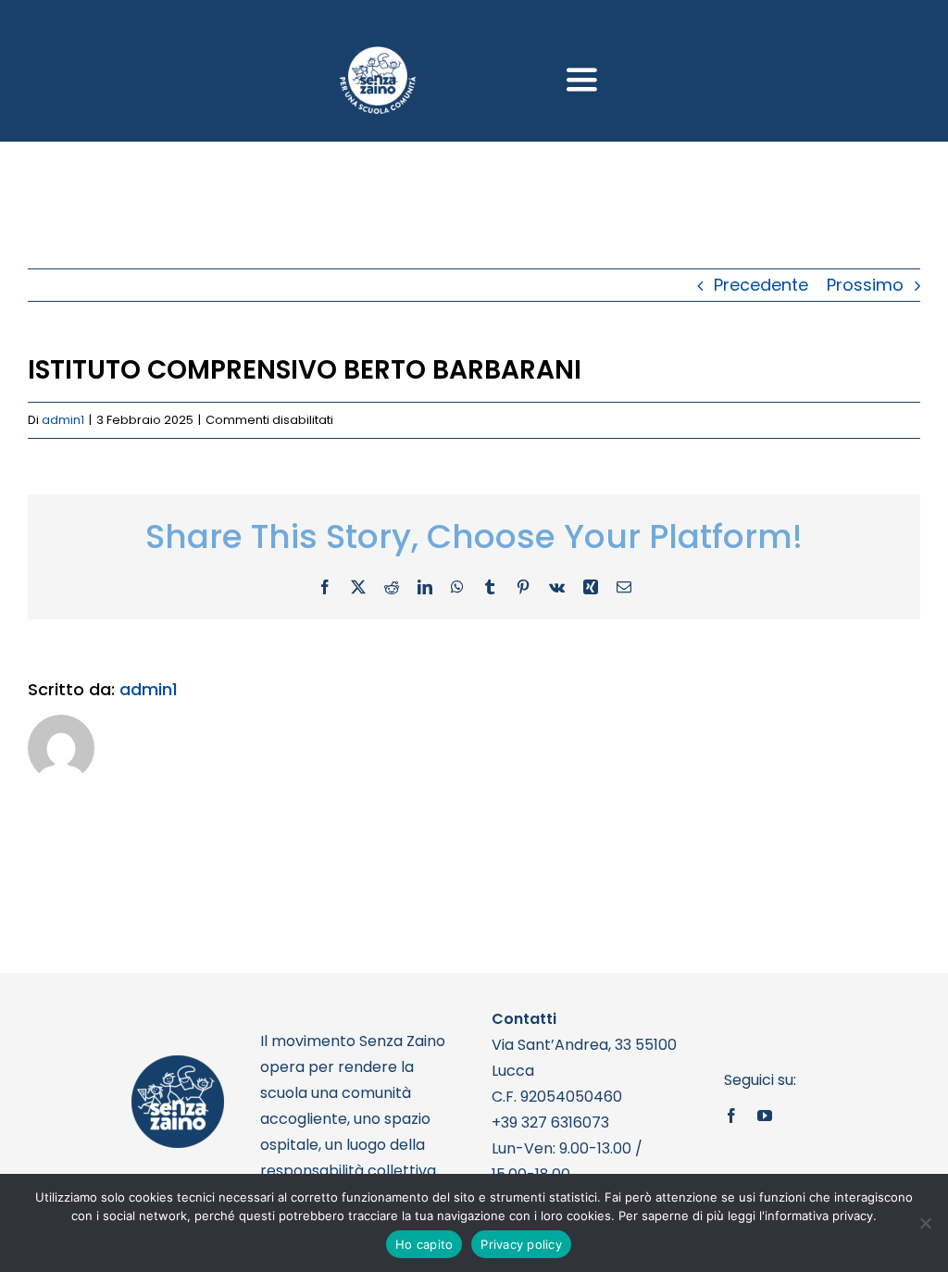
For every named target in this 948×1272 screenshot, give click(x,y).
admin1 (63, 420)
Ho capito (424, 1244)
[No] (925, 1223)
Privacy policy (521, 1244)
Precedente (761, 284)
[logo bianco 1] (377, 54)
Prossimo (865, 284)
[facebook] (731, 1115)
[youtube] (764, 1115)
